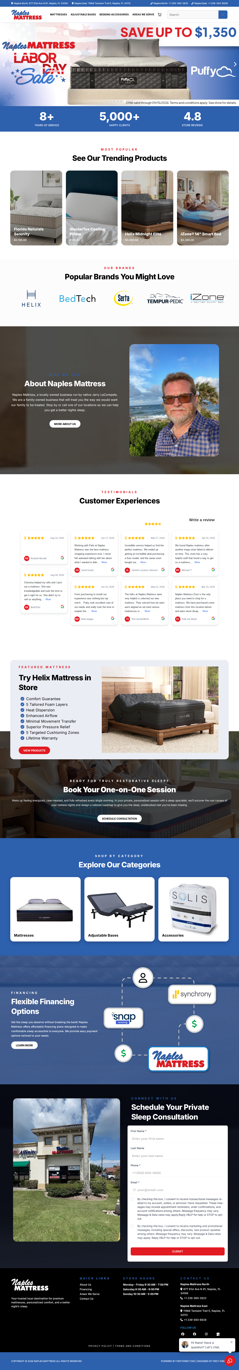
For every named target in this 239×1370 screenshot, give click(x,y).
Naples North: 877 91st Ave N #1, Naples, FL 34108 (41, 3)
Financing (86, 1289)
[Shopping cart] (160, 14)
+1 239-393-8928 (218, 3)
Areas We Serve (90, 1293)
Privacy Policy (100, 1346)
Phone (135, 1165)
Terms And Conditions (132, 1346)
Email (135, 1182)
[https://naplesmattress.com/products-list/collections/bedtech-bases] (77, 298)
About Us (85, 1284)
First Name (138, 1131)
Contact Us (87, 1298)
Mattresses (24, 935)
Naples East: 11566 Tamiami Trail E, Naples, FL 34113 (103, 3)
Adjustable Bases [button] (83, 14)
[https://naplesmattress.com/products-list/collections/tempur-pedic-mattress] (165, 298)
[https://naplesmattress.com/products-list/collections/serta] (123, 298)
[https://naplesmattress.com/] (26, 14)
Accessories (173, 935)
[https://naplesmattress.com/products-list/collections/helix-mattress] (31, 298)
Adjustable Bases (103, 935)
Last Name (137, 1148)
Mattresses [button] (58, 14)
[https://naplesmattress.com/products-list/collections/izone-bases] (207, 298)
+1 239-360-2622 (178, 3)
